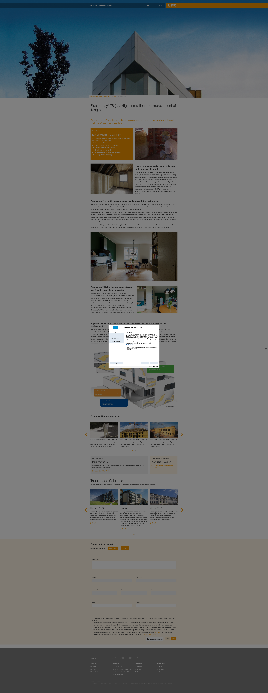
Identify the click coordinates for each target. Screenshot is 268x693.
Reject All (145, 363)
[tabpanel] (142, 342)
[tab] (116, 332)
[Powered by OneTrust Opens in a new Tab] (153, 367)
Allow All (154, 363)
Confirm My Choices (116, 363)
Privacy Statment (129, 344)
